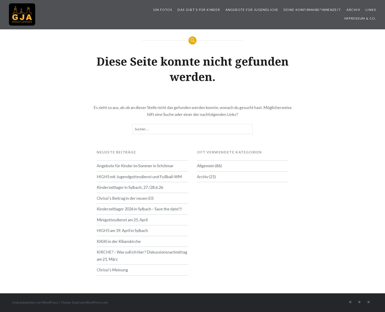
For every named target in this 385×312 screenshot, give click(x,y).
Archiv (353, 10)
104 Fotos (162, 10)
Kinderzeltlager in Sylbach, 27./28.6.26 (130, 187)
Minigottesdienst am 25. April (122, 219)
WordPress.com (97, 302)
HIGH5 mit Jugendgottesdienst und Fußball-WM (139, 176)
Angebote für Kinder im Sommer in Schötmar (135, 165)
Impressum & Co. (360, 18)
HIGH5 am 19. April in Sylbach (122, 230)
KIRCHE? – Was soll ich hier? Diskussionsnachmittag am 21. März (142, 256)
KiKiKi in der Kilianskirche (119, 241)
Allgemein (205, 165)
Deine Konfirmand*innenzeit (312, 10)
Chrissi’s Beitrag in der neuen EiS (125, 198)
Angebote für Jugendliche (252, 10)
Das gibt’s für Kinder (199, 10)
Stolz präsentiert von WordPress (35, 302)
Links (371, 10)
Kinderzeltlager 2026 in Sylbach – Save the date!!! (139, 208)
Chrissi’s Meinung (112, 269)
